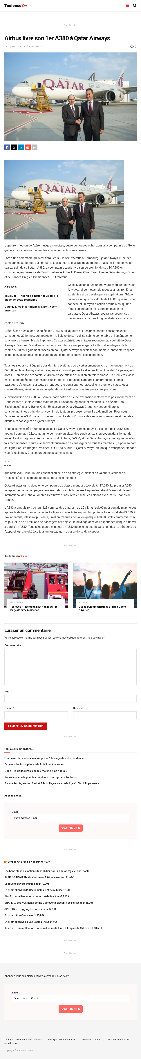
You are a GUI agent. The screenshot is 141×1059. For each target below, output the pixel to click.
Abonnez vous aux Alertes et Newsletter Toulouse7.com (36, 976)
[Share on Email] (28, 147)
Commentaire (14, 645)
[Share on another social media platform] (34, 147)
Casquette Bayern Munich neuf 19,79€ (26, 883)
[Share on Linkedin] (21, 147)
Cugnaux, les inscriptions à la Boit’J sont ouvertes (34, 764)
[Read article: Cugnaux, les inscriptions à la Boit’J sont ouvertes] (105, 585)
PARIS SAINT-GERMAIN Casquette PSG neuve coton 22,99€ (39, 877)
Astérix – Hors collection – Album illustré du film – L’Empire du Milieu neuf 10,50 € (53, 928)
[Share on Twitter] (14, 147)
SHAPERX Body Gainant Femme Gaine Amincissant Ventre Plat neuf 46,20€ (48, 902)
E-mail (9, 708)
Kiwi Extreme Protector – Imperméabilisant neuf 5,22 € (36, 896)
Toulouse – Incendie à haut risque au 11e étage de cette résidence (44, 758)
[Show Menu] (127, 5)
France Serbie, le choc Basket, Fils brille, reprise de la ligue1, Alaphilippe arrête (51, 783)
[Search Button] (135, 5)
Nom (8, 691)
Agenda (83, 602)
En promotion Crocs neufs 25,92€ (24, 915)
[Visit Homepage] (15, 6)
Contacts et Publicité (118, 1039)
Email (15, 811)
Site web (78, 708)
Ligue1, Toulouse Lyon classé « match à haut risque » (35, 770)
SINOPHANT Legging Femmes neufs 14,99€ (30, 909)
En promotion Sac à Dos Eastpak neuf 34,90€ (30, 921)
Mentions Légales (91, 1039)
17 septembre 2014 (14, 46)
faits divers (16, 602)
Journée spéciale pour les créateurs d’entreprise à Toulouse (40, 777)
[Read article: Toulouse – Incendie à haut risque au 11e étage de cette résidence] (36, 585)
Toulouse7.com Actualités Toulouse (23, 1039)
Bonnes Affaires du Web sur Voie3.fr (29, 861)
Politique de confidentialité (62, 1039)
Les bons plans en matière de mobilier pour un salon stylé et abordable (46, 871)
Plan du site (10, 1043)
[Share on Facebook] (7, 147)
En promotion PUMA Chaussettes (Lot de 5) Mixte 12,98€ (37, 890)
